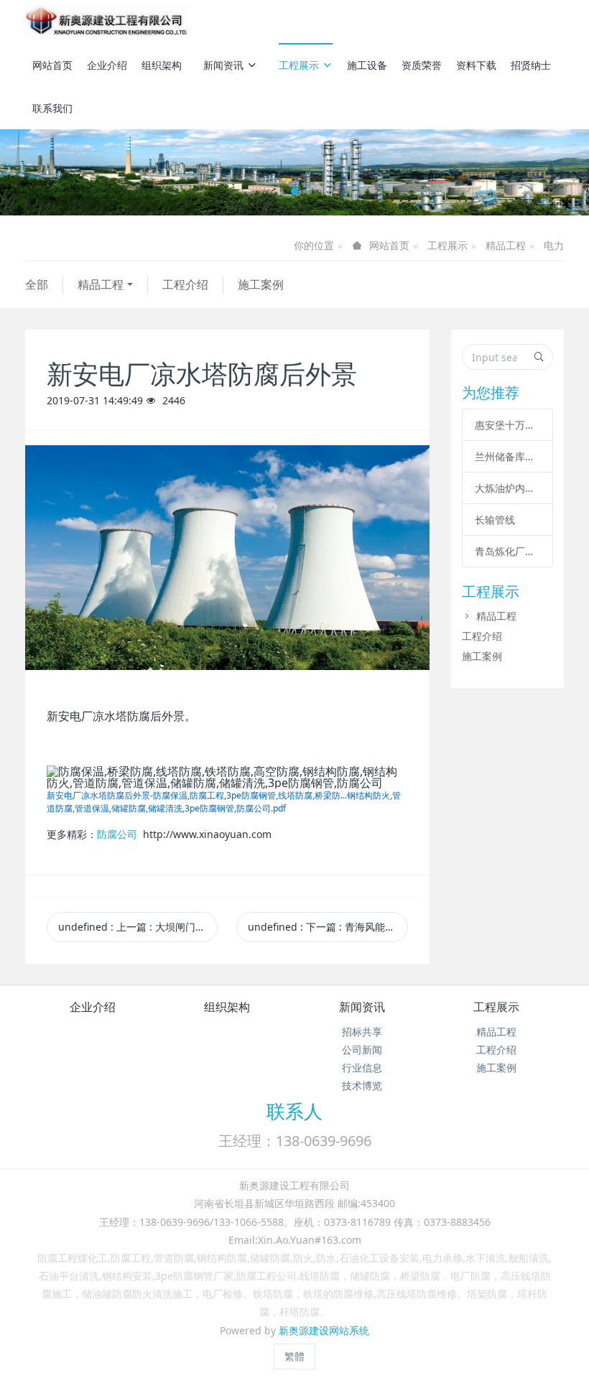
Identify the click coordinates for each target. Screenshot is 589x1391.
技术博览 (362, 1085)
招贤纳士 (531, 65)
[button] (44, 172)
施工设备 (367, 65)
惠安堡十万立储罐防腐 (507, 425)
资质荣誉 (422, 65)
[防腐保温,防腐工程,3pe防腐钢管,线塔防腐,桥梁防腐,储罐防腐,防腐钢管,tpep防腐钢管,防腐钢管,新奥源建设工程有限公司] (106, 21)
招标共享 (362, 1031)
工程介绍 (185, 284)
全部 (36, 284)
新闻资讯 (223, 65)
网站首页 (52, 65)
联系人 (294, 1111)
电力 (554, 245)
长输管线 (495, 519)
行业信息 (362, 1067)
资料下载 (476, 65)
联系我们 (52, 108)
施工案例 (261, 284)
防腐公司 (117, 834)
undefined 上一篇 (138, 927)
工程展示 (299, 65)
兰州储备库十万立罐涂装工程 (507, 456)
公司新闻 (362, 1049)
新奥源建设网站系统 (324, 1330)
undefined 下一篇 (327, 927)
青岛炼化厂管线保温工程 (507, 551)
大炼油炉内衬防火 (507, 488)
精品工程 (506, 245)
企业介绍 (107, 65)
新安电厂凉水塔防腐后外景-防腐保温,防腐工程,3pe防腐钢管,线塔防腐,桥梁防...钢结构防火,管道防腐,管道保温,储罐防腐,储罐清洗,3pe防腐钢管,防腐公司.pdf (224, 801)
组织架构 (162, 65)
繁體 (294, 1356)
